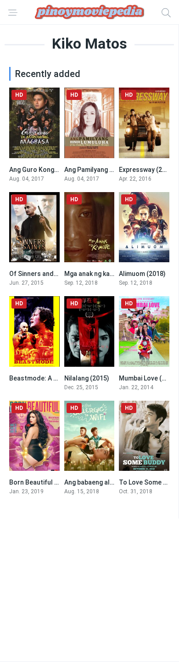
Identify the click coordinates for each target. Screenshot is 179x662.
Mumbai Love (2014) (149, 378)
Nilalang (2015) (86, 378)
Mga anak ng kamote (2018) (105, 273)
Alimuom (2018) (142, 273)
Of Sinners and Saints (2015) (52, 273)
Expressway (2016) (147, 169)
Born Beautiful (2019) (41, 482)
